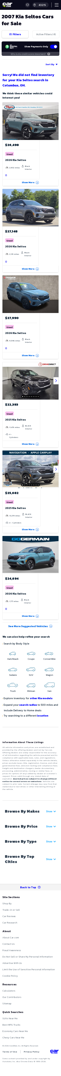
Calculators (8, 991)
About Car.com (10, 937)
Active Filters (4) (46, 34)
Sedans (13, 675)
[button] (27, 4)
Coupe (31, 659)
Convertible (49, 659)
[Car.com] (7, 5)
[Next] (56, 380)
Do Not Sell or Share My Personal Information (27, 956)
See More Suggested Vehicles (28, 626)
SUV (31, 675)
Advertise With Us (12, 963)
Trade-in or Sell (11, 910)
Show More (28, 182)
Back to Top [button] (28, 887)
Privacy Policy (31, 1051)
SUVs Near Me (10, 1018)
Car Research (9, 922)
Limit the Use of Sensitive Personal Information (28, 969)
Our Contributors (11, 997)
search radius (28, 705)
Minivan (31, 691)
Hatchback (13, 659)
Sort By (50, 64)
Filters (17, 34)
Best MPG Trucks (11, 1025)
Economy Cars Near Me (15, 1031)
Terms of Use (9, 1051)
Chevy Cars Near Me (13, 1037)
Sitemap (7, 1003)
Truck (13, 691)
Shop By (7, 903)
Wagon (49, 675)
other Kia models (41, 698)
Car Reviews (9, 916)
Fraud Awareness (11, 950)
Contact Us (8, 944)
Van (49, 691)
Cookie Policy (10, 976)
